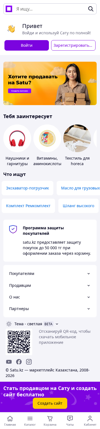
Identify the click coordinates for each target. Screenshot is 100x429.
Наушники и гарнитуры (17, 160)
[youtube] (9, 361)
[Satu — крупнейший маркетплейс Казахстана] (9, 9)
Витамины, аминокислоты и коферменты (47, 163)
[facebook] (19, 361)
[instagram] (29, 361)
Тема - (28, 323)
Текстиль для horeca (77, 160)
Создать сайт (50, 403)
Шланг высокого (78, 205)
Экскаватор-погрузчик (27, 188)
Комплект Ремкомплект (28, 205)
